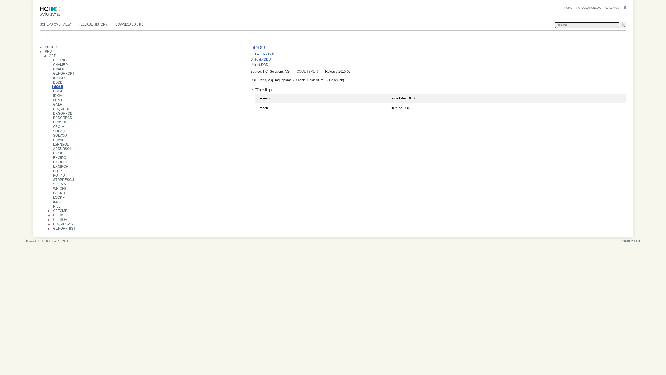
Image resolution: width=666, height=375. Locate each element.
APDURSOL (62, 149)
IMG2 (57, 202)
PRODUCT (53, 47)
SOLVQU (60, 136)
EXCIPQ (59, 158)
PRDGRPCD (62, 118)
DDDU (57, 87)
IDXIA (57, 96)
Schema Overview (55, 24)
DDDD (57, 82)
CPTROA (60, 220)
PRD (48, 51)
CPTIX (58, 215)
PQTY (57, 171)
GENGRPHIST (64, 228)
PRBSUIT (60, 122)
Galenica (612, 7)
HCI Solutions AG (588, 7)
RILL (56, 206)
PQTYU (59, 175)
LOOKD (59, 193)
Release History (92, 24)
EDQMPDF (61, 109)
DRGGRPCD (62, 113)
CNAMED (60, 65)
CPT (52, 56)
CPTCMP (60, 211)
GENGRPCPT (63, 74)
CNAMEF (60, 69)
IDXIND (59, 78)
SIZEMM (60, 184)
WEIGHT (60, 189)
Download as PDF (130, 24)
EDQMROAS (63, 224)
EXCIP (58, 153)
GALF (57, 105)
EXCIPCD (60, 162)
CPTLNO (60, 60)
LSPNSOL (61, 144)
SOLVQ (59, 131)
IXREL (58, 100)
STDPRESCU (63, 180)
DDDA (57, 91)
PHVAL (58, 140)
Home (568, 7)
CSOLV (58, 127)
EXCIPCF (60, 166)
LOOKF (59, 197)
